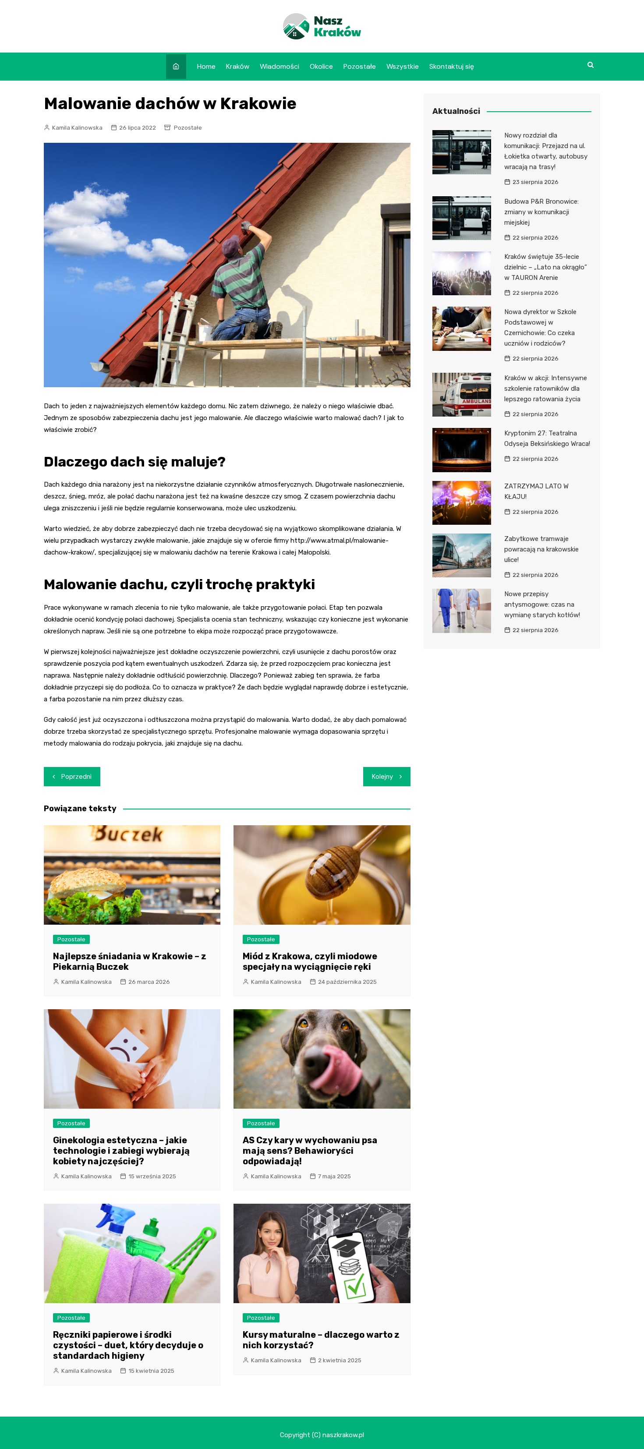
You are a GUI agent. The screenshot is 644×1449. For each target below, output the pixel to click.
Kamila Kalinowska (77, 127)
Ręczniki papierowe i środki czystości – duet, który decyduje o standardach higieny (128, 1345)
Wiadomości (279, 66)
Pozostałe (359, 66)
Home (206, 66)
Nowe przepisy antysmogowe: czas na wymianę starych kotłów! (542, 604)
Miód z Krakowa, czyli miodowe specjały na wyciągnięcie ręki (310, 961)
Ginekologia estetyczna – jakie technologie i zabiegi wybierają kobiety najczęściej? (121, 1150)
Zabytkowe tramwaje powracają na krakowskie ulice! (541, 549)
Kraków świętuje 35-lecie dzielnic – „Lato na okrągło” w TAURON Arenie (545, 267)
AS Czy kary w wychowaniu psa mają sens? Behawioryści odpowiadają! (310, 1150)
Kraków (237, 66)
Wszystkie (402, 66)
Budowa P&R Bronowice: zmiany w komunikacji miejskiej (541, 212)
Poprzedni (76, 776)
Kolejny (382, 776)
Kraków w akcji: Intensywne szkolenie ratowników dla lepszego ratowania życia (545, 388)
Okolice (321, 66)
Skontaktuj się (451, 66)
